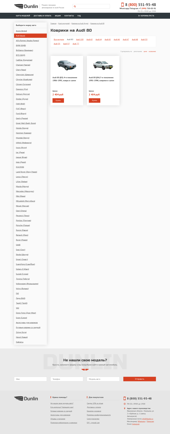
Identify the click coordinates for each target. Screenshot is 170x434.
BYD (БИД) (20, 55)
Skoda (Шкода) (22, 254)
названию (152, 51)
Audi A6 (117, 39)
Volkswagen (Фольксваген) (27, 283)
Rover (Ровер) (22, 240)
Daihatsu (19, 342)
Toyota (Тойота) (23, 279)
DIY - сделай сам (93, 423)
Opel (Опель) (21, 210)
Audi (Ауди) (20, 35)
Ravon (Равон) (22, 230)
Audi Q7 (66, 43)
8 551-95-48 (140, 4)
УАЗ (17, 308)
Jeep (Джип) (21, 162)
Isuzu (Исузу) (21, 147)
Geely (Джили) (22, 118)
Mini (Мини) (20, 196)
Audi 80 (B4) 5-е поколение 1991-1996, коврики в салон (101, 79)
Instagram (136, 424)
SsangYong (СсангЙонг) (25, 264)
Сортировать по (126, 51)
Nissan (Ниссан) (22, 206)
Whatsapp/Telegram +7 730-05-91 (138, 8)
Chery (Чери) (21, 69)
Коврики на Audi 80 (97, 23)
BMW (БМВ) (21, 45)
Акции (58, 16)
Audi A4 (99, 39)
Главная (53, 23)
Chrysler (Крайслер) (24, 79)
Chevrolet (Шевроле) (25, 74)
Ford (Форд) (21, 113)
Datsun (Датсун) (23, 94)
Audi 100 (80, 39)
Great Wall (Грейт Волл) (26, 123)
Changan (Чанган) (23, 65)
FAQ (79, 16)
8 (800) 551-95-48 (139, 398)
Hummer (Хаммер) (23, 133)
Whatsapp (141, 421)
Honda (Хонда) (22, 128)
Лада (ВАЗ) (20, 298)
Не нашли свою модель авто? (62, 403)
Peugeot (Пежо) (22, 215)
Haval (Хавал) (22, 337)
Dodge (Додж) (22, 99)
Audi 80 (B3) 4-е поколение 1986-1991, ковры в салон (65, 79)
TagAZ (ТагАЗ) (21, 303)
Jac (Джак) (20, 152)
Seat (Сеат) (20, 249)
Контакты (69, 16)
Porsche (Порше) (23, 225)
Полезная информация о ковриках (64, 423)
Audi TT (76, 43)
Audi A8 (135, 39)
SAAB (18, 244)
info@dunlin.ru (147, 419)
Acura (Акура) (21, 31)
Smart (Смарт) (22, 259)
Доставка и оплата (42, 16)
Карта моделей (23, 16)
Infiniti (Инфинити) (23, 142)
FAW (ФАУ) (20, 103)
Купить (58, 100)
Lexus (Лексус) (22, 176)
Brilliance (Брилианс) (24, 50)
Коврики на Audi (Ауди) (80, 23)
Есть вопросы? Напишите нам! (62, 407)
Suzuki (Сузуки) (22, 274)
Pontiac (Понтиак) (23, 220)
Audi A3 (89, 39)
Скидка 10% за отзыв (95, 403)
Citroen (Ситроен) (23, 84)
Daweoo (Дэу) (22, 89)
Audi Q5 (57, 43)
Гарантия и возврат (94, 411)
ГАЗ (17, 293)
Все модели (59, 39)
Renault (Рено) (22, 235)
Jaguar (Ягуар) (21, 157)
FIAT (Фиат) (21, 108)
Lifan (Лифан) (21, 181)
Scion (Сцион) (21, 317)
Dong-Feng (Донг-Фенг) (26, 313)
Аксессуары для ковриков (27, 322)
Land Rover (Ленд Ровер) (26, 172)
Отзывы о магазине (58, 419)
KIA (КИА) (20, 167)
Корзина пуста (147, 16)
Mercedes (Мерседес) (25, 191)
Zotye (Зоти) (21, 332)
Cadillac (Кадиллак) (24, 60)
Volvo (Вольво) (22, 288)
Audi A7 (126, 39)
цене (145, 51)
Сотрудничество (93, 419)
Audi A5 (108, 39)
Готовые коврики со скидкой (28, 327)
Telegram (150, 421)
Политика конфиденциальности (99, 415)
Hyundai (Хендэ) (22, 138)
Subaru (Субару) (22, 269)
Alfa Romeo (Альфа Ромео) (27, 40)
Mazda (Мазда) (22, 186)
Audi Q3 (144, 39)
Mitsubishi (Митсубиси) (25, 201)
